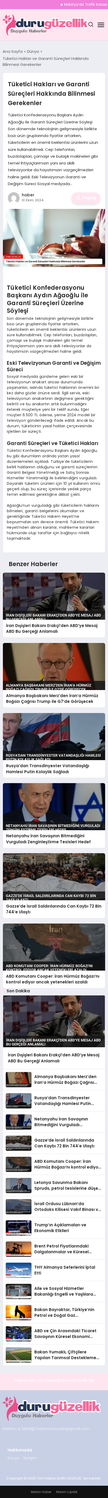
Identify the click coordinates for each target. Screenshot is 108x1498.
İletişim (30, 1458)
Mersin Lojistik (66, 1492)
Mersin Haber (41, 1492)
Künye (13, 1458)
